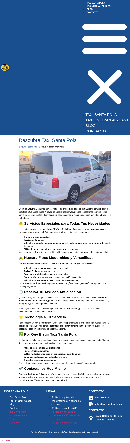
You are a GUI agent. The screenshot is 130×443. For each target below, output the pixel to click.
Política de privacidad (63, 397)
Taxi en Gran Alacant (99, 6)
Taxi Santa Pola (96, 3)
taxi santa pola (30, 147)
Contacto (92, 12)
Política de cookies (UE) (65, 408)
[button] (104, 63)
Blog (90, 9)
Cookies (6, 440)
